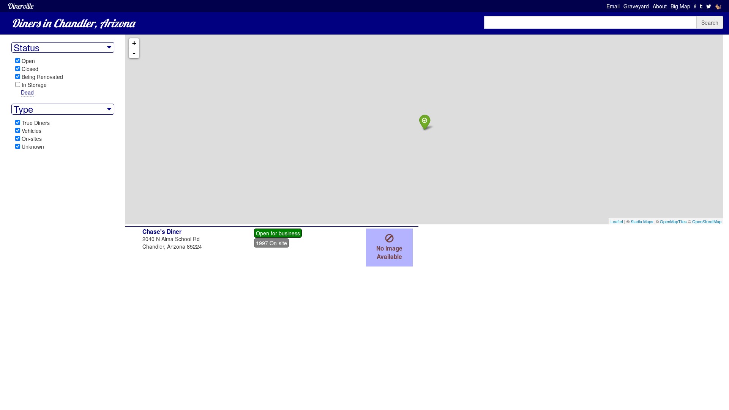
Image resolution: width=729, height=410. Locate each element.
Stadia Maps (642, 221)
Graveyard (636, 6)
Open (28, 61)
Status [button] (26, 47)
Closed (30, 69)
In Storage (34, 84)
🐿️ (718, 6)
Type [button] (23, 109)
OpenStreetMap (706, 221)
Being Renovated (42, 76)
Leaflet (617, 221)
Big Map (680, 6)
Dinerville (21, 6)
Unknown (33, 146)
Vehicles (31, 130)
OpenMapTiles (673, 221)
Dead (27, 92)
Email (613, 6)
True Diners (36, 122)
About (660, 6)
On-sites (32, 138)
